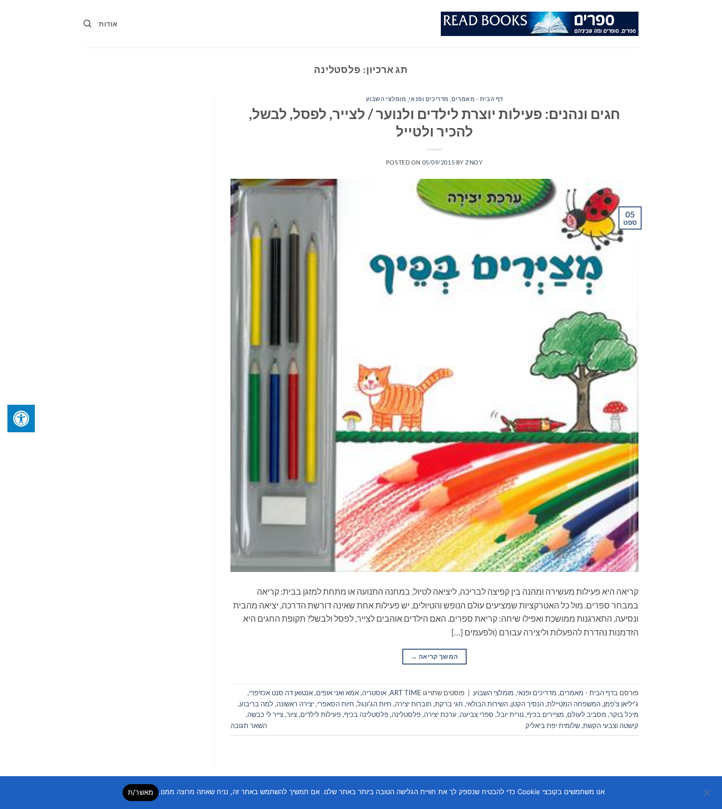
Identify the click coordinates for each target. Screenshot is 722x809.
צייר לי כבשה (265, 714)
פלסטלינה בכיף (366, 714)
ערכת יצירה (440, 714)
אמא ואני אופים (337, 692)
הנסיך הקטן (527, 703)
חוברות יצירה (413, 703)
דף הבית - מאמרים (477, 98)
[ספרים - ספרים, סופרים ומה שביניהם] (539, 24)
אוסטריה (374, 692)
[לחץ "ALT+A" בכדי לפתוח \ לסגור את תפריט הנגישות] (21, 418)
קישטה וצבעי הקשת (610, 725)
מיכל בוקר (623, 714)
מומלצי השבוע (386, 98)
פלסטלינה (406, 714)
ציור (291, 714)
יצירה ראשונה (295, 703)
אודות (108, 24)
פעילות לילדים (320, 714)
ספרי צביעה (477, 714)
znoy (474, 162)
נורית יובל (510, 714)
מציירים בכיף (545, 714)
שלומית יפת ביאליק (552, 725)
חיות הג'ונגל (374, 703)
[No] (707, 795)
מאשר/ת (141, 792)
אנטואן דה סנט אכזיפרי (281, 692)
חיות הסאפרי (335, 703)
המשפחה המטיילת (573, 703)
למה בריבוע (256, 703)
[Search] (87, 24)
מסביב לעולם (586, 714)
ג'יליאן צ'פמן (621, 703)
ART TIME (405, 692)
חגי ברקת (449, 703)
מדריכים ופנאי (428, 98)
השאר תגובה (248, 725)
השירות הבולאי (487, 703)
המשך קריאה (434, 656)
